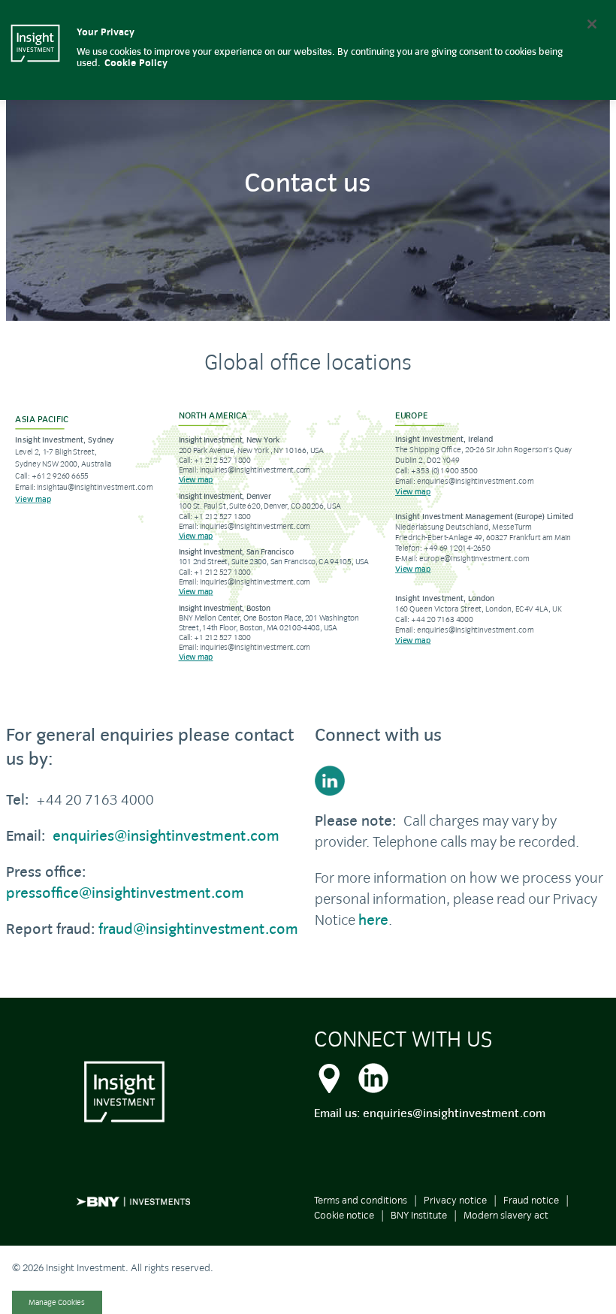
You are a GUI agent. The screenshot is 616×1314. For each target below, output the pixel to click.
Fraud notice (531, 1200)
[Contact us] (329, 1076)
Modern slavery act (506, 1215)
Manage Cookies (57, 1302)
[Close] (591, 24)
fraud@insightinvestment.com (198, 929)
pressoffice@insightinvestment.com (125, 893)
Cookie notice (344, 1215)
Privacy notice (455, 1200)
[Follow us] (462, 781)
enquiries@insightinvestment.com (166, 835)
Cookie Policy (136, 63)
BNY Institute (419, 1215)
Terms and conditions (360, 1200)
